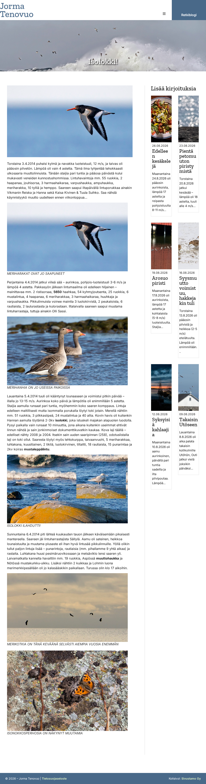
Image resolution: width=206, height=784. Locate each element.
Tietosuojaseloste (54, 778)
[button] (164, 13)
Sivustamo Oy (191, 778)
